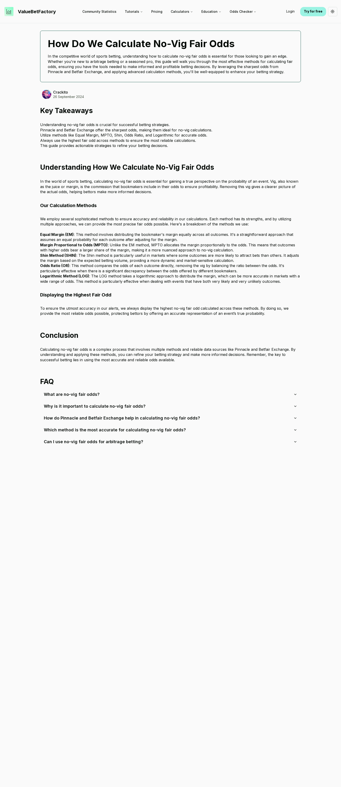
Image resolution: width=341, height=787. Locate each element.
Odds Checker (241, 11)
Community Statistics (99, 11)
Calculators (180, 11)
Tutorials (132, 11)
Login (290, 11)
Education (209, 11)
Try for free (313, 11)
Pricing (156, 11)
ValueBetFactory (37, 11)
